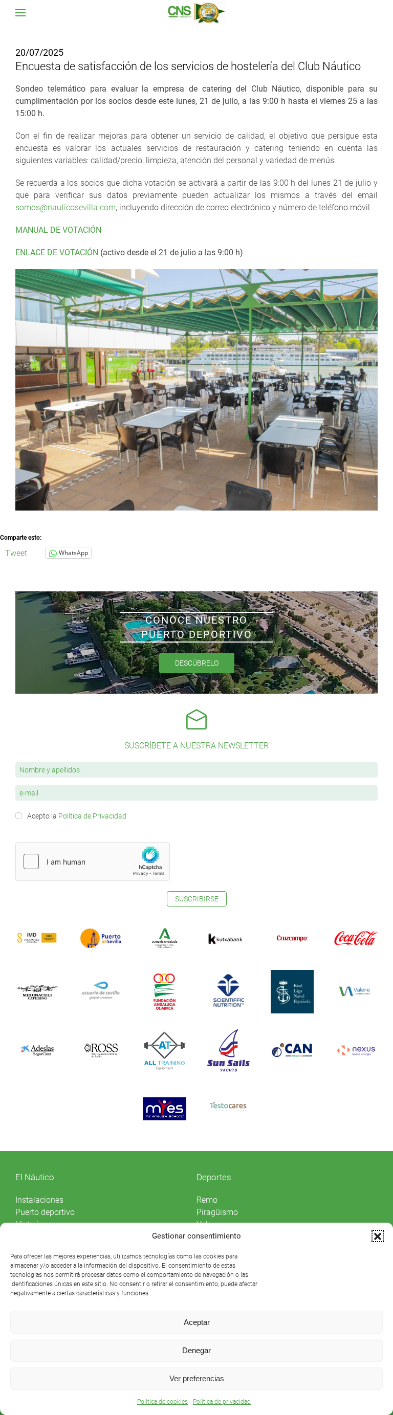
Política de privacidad (222, 1401)
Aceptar (197, 1322)
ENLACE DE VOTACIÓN (56, 252)
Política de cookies (162, 1401)
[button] (378, 1236)
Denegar (196, 1350)
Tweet (16, 552)
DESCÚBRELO (197, 663)
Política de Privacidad (92, 816)
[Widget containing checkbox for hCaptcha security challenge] (92, 861)
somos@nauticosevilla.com (65, 207)
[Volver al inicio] (197, 13)
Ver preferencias (196, 1378)
